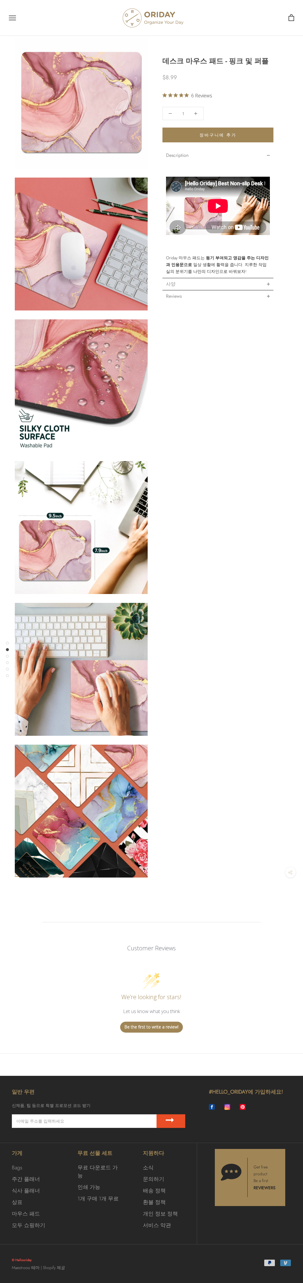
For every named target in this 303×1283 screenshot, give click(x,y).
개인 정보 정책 (160, 1214)
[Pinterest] (243, 1107)
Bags (17, 1167)
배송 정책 (154, 1191)
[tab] (217, 155)
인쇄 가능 (89, 1187)
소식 (148, 1167)
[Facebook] (212, 1107)
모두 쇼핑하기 (28, 1225)
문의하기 (153, 1179)
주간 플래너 (26, 1179)
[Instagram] (227, 1107)
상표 (17, 1202)
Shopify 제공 (54, 1268)
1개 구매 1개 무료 (98, 1198)
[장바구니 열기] (291, 18)
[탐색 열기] (12, 17)
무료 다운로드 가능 (98, 1171)
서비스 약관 (157, 1225)
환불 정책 (154, 1202)
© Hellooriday (22, 1260)
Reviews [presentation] (174, 296)
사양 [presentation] (170, 284)
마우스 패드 (26, 1214)
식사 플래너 (26, 1191)
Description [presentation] (177, 155)
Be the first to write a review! (151, 1027)
